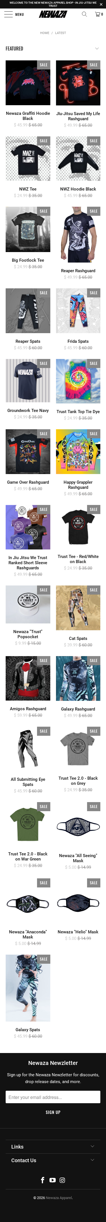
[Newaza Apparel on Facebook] (43, 1181)
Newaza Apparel (59, 1198)
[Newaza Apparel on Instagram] (62, 1181)
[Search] (86, 14)
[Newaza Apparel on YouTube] (53, 1181)
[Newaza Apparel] (53, 14)
